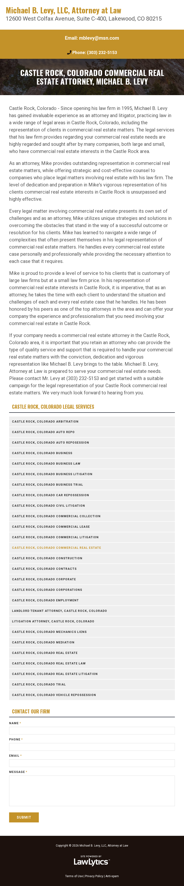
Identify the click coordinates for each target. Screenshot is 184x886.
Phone (16, 739)
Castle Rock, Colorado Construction (47, 558)
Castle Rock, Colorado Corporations (47, 590)
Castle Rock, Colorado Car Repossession (50, 495)
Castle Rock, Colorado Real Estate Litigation (55, 674)
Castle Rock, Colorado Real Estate (45, 653)
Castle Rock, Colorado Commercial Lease (51, 526)
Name (15, 723)
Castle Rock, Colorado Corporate (44, 579)
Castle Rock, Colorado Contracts (44, 569)
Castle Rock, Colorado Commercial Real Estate (56, 547)
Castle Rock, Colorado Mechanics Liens (49, 632)
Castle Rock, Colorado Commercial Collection (56, 516)
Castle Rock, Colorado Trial (39, 684)
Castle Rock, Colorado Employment (45, 600)
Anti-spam (112, 876)
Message (18, 772)
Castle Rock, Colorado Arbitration (45, 421)
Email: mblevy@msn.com (92, 38)
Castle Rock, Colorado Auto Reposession (50, 442)
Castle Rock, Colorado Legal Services (53, 406)
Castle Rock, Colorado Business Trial (47, 484)
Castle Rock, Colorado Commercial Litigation (55, 537)
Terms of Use (74, 876)
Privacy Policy (94, 876)
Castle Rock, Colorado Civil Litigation (48, 505)
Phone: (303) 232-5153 (94, 52)
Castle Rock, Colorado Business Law (46, 463)
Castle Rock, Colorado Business (42, 453)
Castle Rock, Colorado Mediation (43, 642)
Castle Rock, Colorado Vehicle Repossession (54, 695)
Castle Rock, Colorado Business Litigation (52, 474)
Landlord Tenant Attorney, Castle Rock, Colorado (59, 611)
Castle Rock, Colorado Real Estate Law (49, 663)
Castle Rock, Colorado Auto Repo (43, 432)
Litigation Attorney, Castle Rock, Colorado (53, 621)
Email (15, 755)
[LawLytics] (92, 860)
